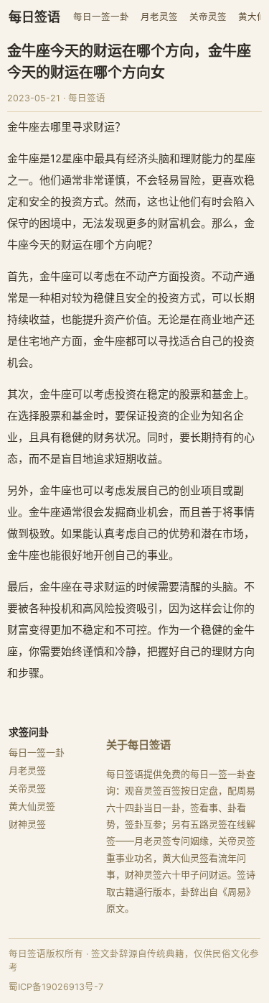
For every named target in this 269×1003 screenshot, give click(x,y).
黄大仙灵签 (32, 806)
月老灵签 (159, 16)
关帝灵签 (208, 16)
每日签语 (34, 17)
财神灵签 (27, 824)
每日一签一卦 (101, 16)
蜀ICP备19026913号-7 (56, 986)
